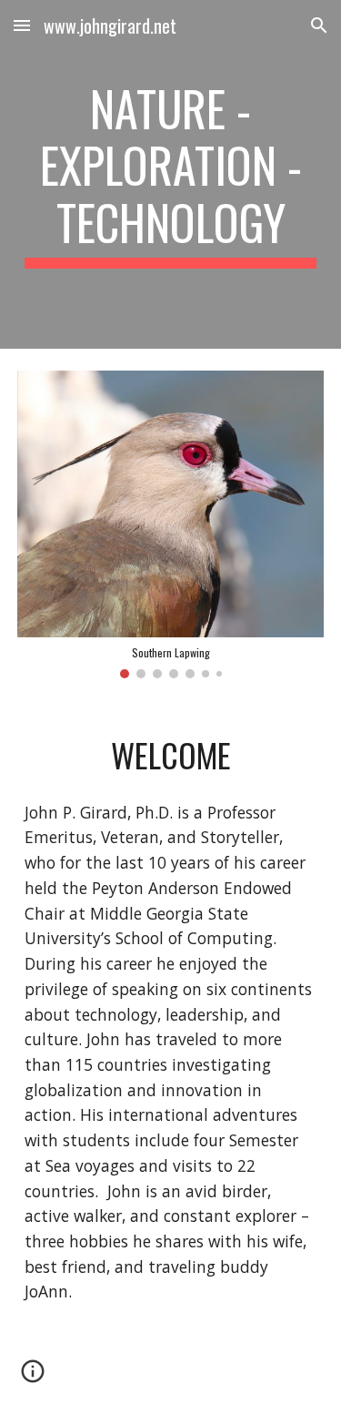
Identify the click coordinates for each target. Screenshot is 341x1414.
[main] (171, 174)
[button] (22, 25)
